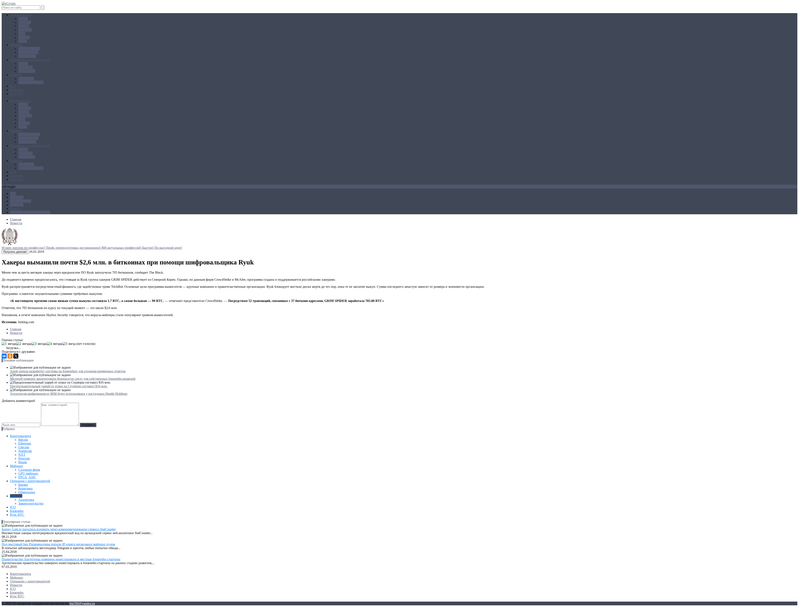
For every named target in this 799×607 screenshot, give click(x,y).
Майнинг (16, 45)
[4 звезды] (54, 344)
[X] (15, 356)
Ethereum (24, 22)
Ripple (22, 41)
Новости (16, 75)
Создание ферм (29, 48)
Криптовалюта (20, 15)
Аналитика (26, 78)
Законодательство (30, 82)
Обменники (26, 71)
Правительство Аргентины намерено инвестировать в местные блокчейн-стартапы (61, 559)
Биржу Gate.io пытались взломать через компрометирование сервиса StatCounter (59, 529)
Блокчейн (17, 90)
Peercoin (24, 37)
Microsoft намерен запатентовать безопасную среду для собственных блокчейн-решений (72, 378)
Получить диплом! (15, 251)
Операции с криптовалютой (30, 60)
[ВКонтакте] (4, 356)
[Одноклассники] (9, 356)
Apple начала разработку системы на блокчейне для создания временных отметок (68, 371)
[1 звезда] (9, 344)
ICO (13, 86)
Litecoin (23, 26)
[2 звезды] (24, 344)
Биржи (23, 63)
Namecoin (25, 30)
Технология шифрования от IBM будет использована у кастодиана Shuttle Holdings (68, 393)
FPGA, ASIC (27, 56)
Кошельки (25, 67)
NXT (21, 33)
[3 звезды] (39, 344)
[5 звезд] (69, 344)
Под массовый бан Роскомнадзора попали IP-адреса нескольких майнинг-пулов (58, 544)
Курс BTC (17, 93)
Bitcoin (23, 18)
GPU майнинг (28, 52)
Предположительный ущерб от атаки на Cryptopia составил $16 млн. (59, 386)
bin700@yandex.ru (82, 603)
